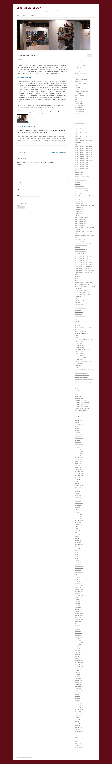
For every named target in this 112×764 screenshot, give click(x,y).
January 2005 (78, 706)
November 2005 (79, 686)
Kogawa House (78, 69)
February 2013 (78, 515)
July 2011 (77, 552)
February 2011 (78, 562)
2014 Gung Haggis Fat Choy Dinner (83, 156)
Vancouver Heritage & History (82, 404)
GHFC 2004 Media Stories (81, 245)
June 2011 (77, 554)
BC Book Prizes (21, 152)
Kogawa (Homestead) (80, 71)
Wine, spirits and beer (80, 410)
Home (18, 15)
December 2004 (79, 708)
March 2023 (78, 448)
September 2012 (79, 524)
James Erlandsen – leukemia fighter (83, 282)
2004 (76, 127)
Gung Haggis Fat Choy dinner (82, 261)
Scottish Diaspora (79, 109)
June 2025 (77, 428)
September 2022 (79, 452)
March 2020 (78, 461)
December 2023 (79, 444)
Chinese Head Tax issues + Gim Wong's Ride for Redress (44, 138)
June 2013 (77, 507)
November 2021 (79, 457)
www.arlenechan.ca (24, 77)
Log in (76, 741)
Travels (77, 394)
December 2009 (79, 589)
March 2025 (78, 432)
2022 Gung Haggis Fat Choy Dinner (83, 160)
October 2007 (78, 641)
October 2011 (78, 546)
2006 (76, 134)
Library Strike (78, 310)
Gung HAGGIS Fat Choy (29, 7)
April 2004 (77, 723)
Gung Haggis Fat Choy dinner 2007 (83, 262)
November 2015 (79, 475)
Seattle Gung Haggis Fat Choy (82, 375)
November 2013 (79, 499)
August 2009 (78, 597)
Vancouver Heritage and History (83, 406)
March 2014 (78, 493)
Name (19, 183)
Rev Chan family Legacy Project (82, 349)
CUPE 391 (77, 215)
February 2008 (78, 633)
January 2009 (78, 611)
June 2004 (77, 719)
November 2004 (79, 710)
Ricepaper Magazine (80, 353)
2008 (76, 144)
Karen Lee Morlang (79, 105)
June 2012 (77, 530)
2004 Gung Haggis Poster (81, 129)
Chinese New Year (79, 209)
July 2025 (77, 426)
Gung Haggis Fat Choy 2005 (81, 259)
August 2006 (78, 668)
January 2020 (78, 463)
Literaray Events (79, 312)
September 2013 (79, 503)
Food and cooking (37, 140)
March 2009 (78, 607)
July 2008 (77, 623)
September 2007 (79, 643)
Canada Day (78, 184)
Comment (19, 164)
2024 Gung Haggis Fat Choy (81, 164)
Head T (76, 278)
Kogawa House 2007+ (80, 308)
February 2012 (78, 538)
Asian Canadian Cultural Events (82, 176)
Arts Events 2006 (79, 174)
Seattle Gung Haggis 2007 (81, 373)
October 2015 (78, 477)
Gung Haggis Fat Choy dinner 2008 (83, 264)
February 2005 (78, 704)
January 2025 (78, 436)
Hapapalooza (78, 101)
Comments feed (79, 745)
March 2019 (78, 467)
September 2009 (79, 595)
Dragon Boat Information (81, 219)
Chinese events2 (79, 203)
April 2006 (77, 676)
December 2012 (79, 518)
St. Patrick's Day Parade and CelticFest (84, 383)
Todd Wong (45, 140)
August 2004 (78, 715)
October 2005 (78, 688)
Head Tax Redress (79, 280)
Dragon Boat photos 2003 (81, 221)
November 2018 (79, 471)
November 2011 (79, 544)
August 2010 (78, 574)
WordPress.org (78, 747)
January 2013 (78, 517)
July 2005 (77, 694)
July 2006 (77, 670)
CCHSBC (77, 75)
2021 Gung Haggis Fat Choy (81, 158)
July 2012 (77, 528)
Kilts (76, 298)
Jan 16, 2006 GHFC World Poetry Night (84, 284)
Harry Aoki (77, 276)
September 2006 (79, 666)
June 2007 (77, 648)
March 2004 (78, 725)
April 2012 (77, 534)
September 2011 (79, 548)
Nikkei (76, 99)
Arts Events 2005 (79, 172)
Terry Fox (77, 385)
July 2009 (77, 599)
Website (19, 195)
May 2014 (77, 489)
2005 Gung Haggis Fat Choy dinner (83, 133)
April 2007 (77, 652)
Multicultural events (80, 322)
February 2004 (78, 727)
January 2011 (78, 564)
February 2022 (78, 453)
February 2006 (78, 680)
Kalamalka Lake (79, 296)
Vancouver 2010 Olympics (81, 400)
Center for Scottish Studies (81, 79)
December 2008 (79, 613)
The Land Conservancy (80, 95)
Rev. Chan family (79, 351)
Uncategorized (52, 140)
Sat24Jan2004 (78, 365)
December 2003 (79, 731)
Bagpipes (77, 182)
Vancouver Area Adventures (82, 402)
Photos (76, 335)
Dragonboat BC (78, 81)
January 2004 (78, 729)
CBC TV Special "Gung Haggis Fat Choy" (84, 190)
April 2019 (77, 465)
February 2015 (78, 483)
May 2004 (77, 721)
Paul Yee (77, 89)
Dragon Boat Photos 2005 (81, 225)
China (76, 192)
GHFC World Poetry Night (81, 249)
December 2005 (79, 684)
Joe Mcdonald (78, 107)
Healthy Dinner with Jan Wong (59, 152)
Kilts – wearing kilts (79, 300)
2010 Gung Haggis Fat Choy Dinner (83, 148)
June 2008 (77, 625)
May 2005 (77, 698)
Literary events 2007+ (80, 316)
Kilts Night (77, 302)
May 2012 (77, 532)
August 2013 (78, 505)
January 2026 (78, 422)
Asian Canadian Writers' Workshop (83, 178)
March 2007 (78, 654)
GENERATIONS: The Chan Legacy (83, 243)
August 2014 (78, 487)
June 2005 (77, 696)
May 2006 (77, 674)
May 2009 (77, 603)
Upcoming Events (79, 398)
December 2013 (79, 497)
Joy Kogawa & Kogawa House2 (82, 294)
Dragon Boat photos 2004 (81, 223)
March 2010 (78, 583)
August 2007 (78, 645)
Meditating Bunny (79, 103)
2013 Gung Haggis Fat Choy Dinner (83, 154)
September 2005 (79, 690)
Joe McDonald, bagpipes (81, 290)
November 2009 (79, 591)
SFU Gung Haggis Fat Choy (81, 377)
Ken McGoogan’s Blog (80, 83)
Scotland (77, 367)
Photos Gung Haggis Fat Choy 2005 (83, 339)
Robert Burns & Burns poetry (82, 357)
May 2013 (77, 509)
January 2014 (78, 495)
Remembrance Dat (79, 345)
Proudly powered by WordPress (24, 757)
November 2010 (79, 568)
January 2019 (78, 469)
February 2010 (78, 585)
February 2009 (78, 609)
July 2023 (77, 446)
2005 (76, 131)
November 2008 (79, 615)
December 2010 (79, 566)
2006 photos (78, 138)
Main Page (77, 320)
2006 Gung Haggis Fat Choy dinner (83, 136)
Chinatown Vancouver (58, 136)
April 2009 (77, 605)
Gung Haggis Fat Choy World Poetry (83, 272)
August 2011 (78, 550)
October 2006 (78, 664)
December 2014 (79, 485)
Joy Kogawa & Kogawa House (82, 292)
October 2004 (78, 711)
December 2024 (79, 438)
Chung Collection (79, 93)
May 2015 (77, 481)
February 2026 (78, 420)
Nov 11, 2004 (78, 325)
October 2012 (78, 522)
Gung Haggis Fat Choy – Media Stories (84, 257)
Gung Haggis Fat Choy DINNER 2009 (83, 266)
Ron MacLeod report (80, 359)
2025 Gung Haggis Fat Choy (81, 166)
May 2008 (77, 627)
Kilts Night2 (77, 306)
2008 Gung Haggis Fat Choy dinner (83, 146)
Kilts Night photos (79, 304)
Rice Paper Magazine (80, 68)
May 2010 (77, 580)
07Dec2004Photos (79, 123)
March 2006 (78, 678)
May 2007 (77, 650)
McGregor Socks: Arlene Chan (26, 126)
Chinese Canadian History (23, 138)
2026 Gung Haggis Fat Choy (81, 168)
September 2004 (79, 713)
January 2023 (78, 450)
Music (76, 324)
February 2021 (78, 459)
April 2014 (77, 491)
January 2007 (78, 658)
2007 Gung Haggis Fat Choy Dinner (83, 140)
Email (18, 189)
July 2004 (77, 717)
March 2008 (78, 631)
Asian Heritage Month (80, 180)
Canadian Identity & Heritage (45, 136)
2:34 (29, 122)
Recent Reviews (79, 343)
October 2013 (78, 501)
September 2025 (79, 424)
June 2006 (77, 672)
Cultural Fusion (78, 213)
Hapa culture (78, 274)
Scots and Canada (79, 111)
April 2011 (77, 558)
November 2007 (79, 639)
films (76, 233)
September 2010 (79, 572)
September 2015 (79, 479)
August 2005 (78, 692)
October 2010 (78, 570)
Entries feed (78, 743)
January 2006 (78, 682)
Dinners (32, 15)
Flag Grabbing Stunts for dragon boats (84, 235)
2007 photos (78, 142)
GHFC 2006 (77, 247)
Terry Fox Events (79, 387)
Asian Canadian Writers (81, 66)
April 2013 (77, 511)
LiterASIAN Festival (79, 318)
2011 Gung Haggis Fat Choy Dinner (83, 150)
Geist (76, 97)
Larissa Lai (77, 85)
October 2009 (78, 593)
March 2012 (78, 536)
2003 (76, 125)
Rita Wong (77, 87)
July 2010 (77, 576)
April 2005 (77, 700)
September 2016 (79, 473)
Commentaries (78, 211)
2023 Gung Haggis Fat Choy (81, 162)
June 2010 (77, 578)
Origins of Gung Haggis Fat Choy (83, 333)
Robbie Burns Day (79, 355)
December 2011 (79, 542)
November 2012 (79, 520)
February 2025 (78, 434)
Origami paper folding (80, 331)
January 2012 (78, 540)
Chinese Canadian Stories (81, 91)
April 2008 (77, 629)
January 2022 (78, 455)
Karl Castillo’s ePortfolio (81, 113)
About (25, 15)
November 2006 (79, 662)
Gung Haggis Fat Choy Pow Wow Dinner (84, 270)
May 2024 (77, 440)
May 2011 (77, 556)
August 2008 (78, 621)
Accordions (77, 170)
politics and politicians (80, 341)
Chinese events (79, 201)
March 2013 (78, 513)
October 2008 (78, 617)
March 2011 (78, 560)
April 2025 (77, 430)
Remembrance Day (79, 347)
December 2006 (79, 660)
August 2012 (78, 526)
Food (76, 237)
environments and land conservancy (84, 231)
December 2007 (79, 637)
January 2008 (78, 635)
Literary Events (78, 314)
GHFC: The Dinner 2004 (80, 251)
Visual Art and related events (82, 408)
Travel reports (78, 392)
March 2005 (78, 702)
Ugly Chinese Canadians (81, 73)
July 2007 (77, 646)
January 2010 (78, 587)
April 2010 (77, 581)
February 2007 (78, 656)
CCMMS (77, 77)
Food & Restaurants (28, 140)
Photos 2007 (78, 337)
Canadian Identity (33, 136)
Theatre (77, 389)
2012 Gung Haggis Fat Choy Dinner (83, 152)
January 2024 (78, 442)
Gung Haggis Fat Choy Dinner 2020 (83, 268)
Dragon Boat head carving (81, 217)
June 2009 (77, 601)
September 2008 (79, 619)
